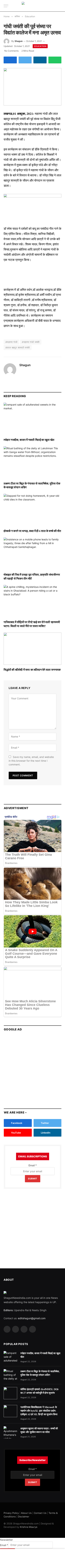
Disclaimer (23, 1516)
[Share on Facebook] (10, 60)
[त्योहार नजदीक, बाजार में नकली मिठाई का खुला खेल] (32, 419)
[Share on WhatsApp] (55, 60)
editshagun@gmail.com (32, 1318)
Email (33, 1165)
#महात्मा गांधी (11, 342)
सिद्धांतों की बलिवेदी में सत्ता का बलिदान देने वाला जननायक (32, 669)
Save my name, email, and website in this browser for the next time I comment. (31, 760)
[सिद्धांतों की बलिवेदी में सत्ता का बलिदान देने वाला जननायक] (32, 649)
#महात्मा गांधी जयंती (31, 342)
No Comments (11, 50)
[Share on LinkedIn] (40, 60)
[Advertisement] (32, 1068)
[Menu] (6, 6)
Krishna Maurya (28, 1526)
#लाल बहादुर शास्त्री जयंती (17, 347)
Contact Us (40, 1513)
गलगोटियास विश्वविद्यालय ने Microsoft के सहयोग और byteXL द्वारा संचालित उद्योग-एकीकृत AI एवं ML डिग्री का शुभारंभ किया (38, 1410)
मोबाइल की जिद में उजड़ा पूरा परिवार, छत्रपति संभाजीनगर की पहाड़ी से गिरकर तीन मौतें (32, 576)
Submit (32, 1178)
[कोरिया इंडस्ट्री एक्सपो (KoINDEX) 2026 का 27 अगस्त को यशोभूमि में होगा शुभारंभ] (10, 1393)
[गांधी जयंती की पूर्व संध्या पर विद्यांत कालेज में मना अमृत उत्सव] (32, 86)
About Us (26, 1513)
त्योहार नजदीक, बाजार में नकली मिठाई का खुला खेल (29, 440)
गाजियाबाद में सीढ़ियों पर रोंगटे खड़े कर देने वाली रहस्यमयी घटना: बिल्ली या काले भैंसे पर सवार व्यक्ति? (32, 624)
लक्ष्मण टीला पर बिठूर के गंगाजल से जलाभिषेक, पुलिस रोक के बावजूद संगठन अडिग (32, 485)
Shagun (19, 41)
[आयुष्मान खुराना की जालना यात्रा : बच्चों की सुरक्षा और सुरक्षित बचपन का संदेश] (10, 1432)
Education (40, 46)
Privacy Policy (11, 1513)
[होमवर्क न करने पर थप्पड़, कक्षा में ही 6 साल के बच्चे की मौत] (32, 510)
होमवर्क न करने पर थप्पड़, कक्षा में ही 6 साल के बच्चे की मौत (32, 531)
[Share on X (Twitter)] (25, 60)
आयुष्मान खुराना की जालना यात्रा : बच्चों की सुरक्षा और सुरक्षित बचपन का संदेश (39, 1430)
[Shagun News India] (33, 6)
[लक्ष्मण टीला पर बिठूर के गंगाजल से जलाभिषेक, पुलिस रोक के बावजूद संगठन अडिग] (32, 462)
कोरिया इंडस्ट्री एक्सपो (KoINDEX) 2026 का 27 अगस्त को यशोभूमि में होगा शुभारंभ (39, 1391)
